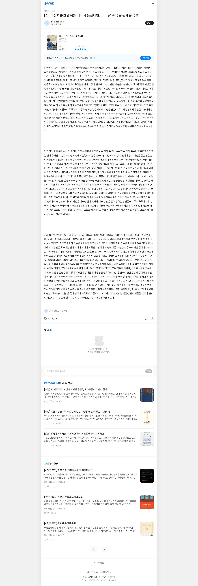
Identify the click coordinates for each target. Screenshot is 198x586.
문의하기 (111, 577)
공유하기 (152, 318)
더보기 (152, 3)
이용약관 (102, 577)
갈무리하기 (146, 318)
